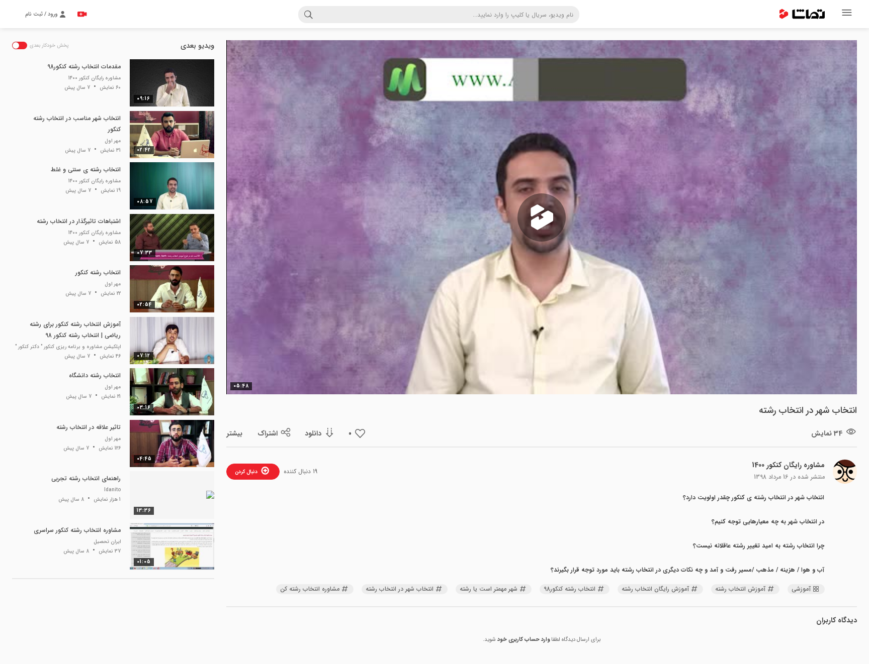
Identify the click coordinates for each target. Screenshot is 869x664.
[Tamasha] (802, 14)
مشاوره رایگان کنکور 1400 (788, 465)
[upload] (82, 14)
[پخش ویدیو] (541, 217)
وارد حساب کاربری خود (523, 639)
